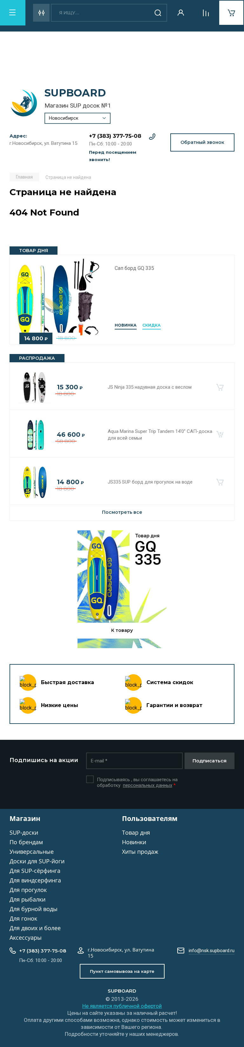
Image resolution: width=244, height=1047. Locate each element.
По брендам (26, 842)
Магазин (25, 818)
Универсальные (32, 851)
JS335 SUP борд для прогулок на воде (150, 482)
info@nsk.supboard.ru (211, 950)
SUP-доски (24, 832)
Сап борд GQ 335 (134, 268)
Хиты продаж (140, 851)
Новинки (134, 842)
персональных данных (147, 785)
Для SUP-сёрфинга (35, 870)
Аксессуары (26, 937)
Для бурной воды (34, 909)
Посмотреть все (122, 512)
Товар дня (136, 832)
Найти (158, 13)
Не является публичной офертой (122, 1006)
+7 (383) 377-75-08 (115, 136)
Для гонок (23, 918)
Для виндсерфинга (35, 880)
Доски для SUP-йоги (37, 861)
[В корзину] (219, 387)
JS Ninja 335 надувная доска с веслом (150, 387)
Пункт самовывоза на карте (122, 971)
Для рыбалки (27, 899)
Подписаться (210, 761)
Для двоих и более (35, 928)
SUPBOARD (75, 93)
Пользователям (150, 818)
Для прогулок (28, 890)
